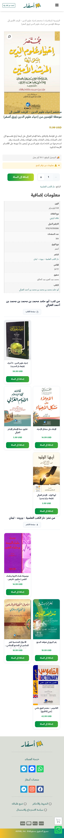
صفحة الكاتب (30, 312)
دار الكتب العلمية (47, 187)
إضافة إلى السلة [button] (17, 379)
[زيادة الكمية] (41, 177)
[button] (9, 36)
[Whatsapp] (40, 768)
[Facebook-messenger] (32, 768)
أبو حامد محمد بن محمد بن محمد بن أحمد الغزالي (39, 290)
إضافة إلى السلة (20, 177)
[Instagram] (32, 789)
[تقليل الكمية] (56, 177)
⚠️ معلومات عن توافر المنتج (46, 165)
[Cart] (58, 821)
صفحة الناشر (30, 525)
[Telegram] (23, 768)
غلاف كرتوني (54, 218)
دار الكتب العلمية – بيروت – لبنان (46, 259)
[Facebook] (40, 789)
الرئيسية (56, 21)
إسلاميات (48, 21)
